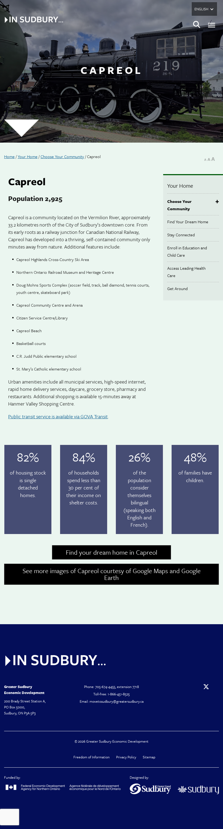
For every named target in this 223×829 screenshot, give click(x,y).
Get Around (177, 288)
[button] (197, 25)
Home (9, 156)
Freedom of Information (91, 757)
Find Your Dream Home (187, 222)
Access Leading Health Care (186, 271)
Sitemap (149, 757)
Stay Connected (181, 235)
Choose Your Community (62, 156)
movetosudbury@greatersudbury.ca (116, 701)
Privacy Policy (126, 757)
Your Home (28, 156)
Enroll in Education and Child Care (187, 251)
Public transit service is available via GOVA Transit (58, 416)
